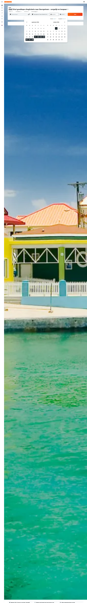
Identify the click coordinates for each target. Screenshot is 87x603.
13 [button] (43, 31)
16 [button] (32, 34)
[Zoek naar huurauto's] (2, 10)
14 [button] (26, 34)
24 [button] (35, 36)
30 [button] (32, 39)
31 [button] (61, 39)
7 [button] (53, 31)
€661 (10, 9)
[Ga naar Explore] (2, 16)
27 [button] (43, 36)
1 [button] (29, 28)
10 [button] (35, 31)
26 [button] (40, 36)
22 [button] (29, 36)
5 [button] (47, 31)
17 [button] (35, 34)
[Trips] (2, 22)
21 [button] (26, 36)
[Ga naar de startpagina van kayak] (8, 2)
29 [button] (29, 39)
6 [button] (50, 31)
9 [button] (32, 31)
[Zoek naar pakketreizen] (2, 13)
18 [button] (38, 34)
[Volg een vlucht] (2, 18)
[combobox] (11, 11)
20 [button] (43, 34)
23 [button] (32, 36)
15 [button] (29, 34)
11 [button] (64, 31)
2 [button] (32, 28)
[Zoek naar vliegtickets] (2, 5)
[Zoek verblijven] (2, 8)
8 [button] (29, 31)
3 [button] (35, 28)
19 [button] (47, 36)
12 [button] (47, 34)
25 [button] (38, 36)
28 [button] (26, 39)
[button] (2, 2)
